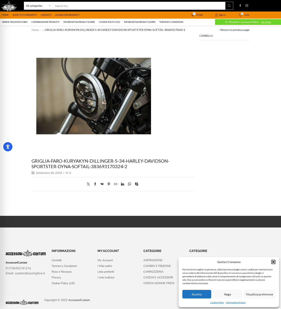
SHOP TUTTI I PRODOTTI (25, 15)
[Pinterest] (109, 184)
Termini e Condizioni (171, 22)
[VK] (102, 184)
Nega (227, 294)
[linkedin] (122, 184)
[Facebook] (240, 5)
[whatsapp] (129, 184)
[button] (273, 262)
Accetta (197, 294)
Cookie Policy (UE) (109, 22)
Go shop (266, 22)
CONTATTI (46, 15)
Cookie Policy (217, 302)
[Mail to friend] (115, 184)
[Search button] (229, 6)
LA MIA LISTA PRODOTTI (67, 15)
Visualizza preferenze (259, 294)
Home (35, 29)
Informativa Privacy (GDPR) (79, 22)
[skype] (135, 184)
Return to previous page (234, 29)
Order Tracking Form (15, 22)
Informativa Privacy (236, 302)
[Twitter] (89, 184)
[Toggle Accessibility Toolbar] (8, 147)
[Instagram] (246, 5)
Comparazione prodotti (45, 22)
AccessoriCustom (79, 300)
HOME (5, 15)
